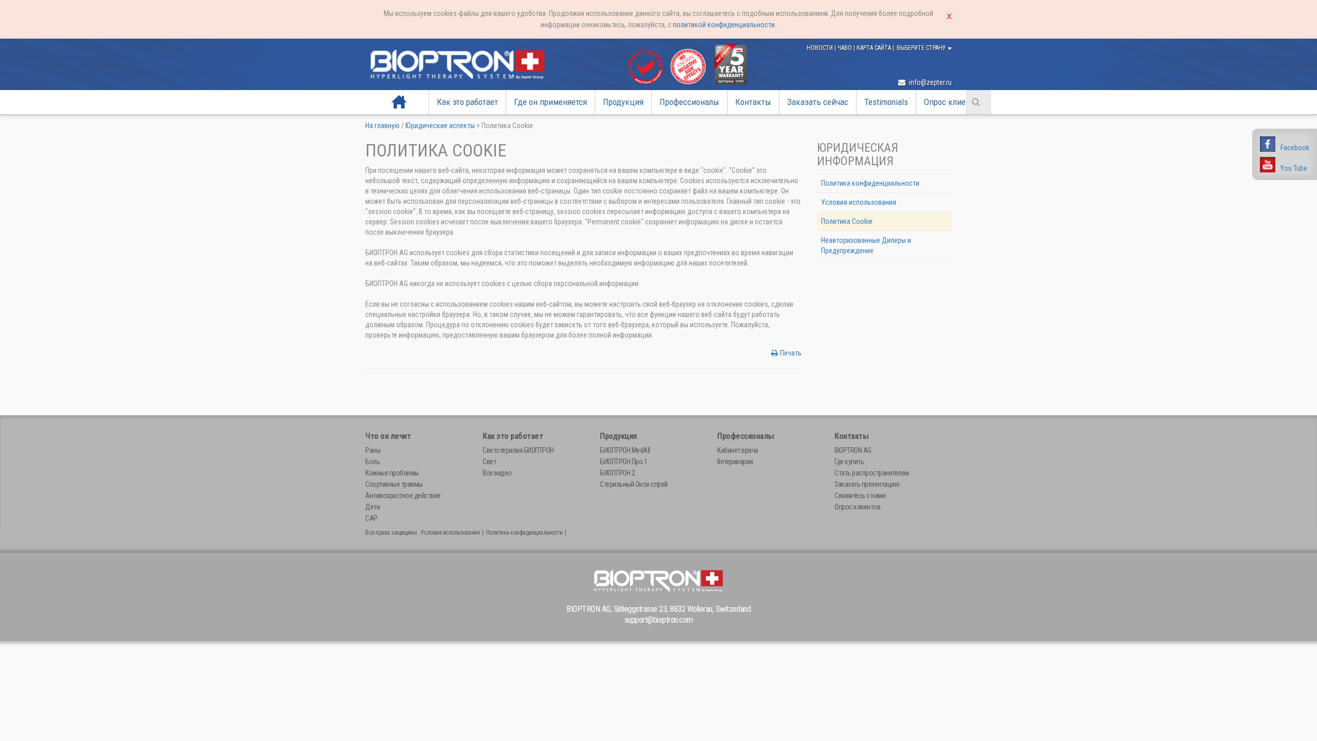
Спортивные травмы (394, 484)
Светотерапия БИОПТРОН (518, 450)
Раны (372, 450)
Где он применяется (550, 102)
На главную (399, 102)
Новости (820, 47)
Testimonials (886, 102)
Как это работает (467, 102)
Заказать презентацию (866, 484)
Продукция (623, 102)
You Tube (1293, 168)
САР (371, 518)
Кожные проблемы (392, 473)
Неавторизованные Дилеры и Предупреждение (866, 245)
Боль (372, 461)
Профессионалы (689, 102)
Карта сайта (875, 47)
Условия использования (858, 202)
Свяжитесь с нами (859, 495)
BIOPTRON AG (852, 450)
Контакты (753, 102)
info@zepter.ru (929, 82)
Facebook (1294, 148)
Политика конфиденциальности (870, 183)
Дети (372, 507)
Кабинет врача (737, 450)
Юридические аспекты (440, 125)
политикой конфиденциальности (724, 25)
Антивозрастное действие (403, 495)
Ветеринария (735, 461)
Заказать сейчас (817, 102)
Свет (489, 461)
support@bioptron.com (659, 620)
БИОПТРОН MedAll (625, 450)
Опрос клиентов (953, 102)
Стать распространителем (871, 473)
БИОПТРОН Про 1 (623, 461)
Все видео (497, 473)
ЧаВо (845, 47)
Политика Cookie (847, 221)
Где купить (849, 461)
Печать (791, 353)
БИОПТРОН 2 (617, 473)
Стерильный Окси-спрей (634, 484)
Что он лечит (388, 436)
